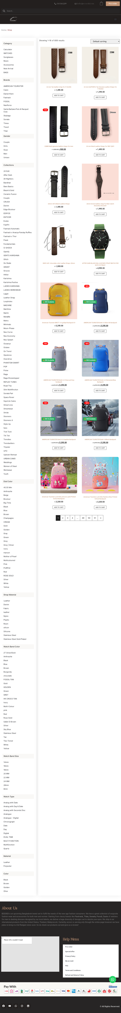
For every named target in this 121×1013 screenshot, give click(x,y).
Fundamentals (9, 244)
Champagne (9, 518)
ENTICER (7, 217)
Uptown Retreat (10, 455)
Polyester (8, 866)
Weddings (8, 462)
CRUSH (7, 202)
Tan (5, 737)
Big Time (7, 503)
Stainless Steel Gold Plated (15, 639)
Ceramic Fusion (10, 194)
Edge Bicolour (9, 209)
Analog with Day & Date (13, 806)
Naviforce (8, 105)
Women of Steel (10, 466)
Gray (5, 533)
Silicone (7, 631)
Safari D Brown (10, 722)
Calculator (8, 49)
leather (6, 612)
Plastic (6, 620)
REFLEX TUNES (10, 382)
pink (5, 710)
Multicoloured (9, 560)
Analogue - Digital (11, 818)
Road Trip (8, 386)
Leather (7, 601)
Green (6, 537)
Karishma (7, 278)
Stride (6, 412)
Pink (5, 564)
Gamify (6, 252)
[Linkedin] (28, 1006)
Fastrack (7, 97)
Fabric (6, 608)
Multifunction (9, 845)
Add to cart (58, 95)
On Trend (7, 351)
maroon (7, 553)
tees (5, 428)
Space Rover (9, 397)
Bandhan (7, 183)
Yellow (6, 587)
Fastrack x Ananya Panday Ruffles (18, 232)
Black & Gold (9, 190)
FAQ (66, 966)
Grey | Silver (9, 545)
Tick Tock (8, 432)
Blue (5, 510)
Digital (6, 833)
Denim (6, 206)
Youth (6, 474)
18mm (6, 770)
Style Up (7, 424)
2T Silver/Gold (9, 653)
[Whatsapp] (15, 1006)
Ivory (6, 702)
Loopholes (8, 301)
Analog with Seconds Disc (14, 810)
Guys (6, 150)
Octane (6, 347)
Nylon (6, 616)
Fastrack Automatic (11, 229)
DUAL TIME (8, 837)
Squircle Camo (10, 401)
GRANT (7, 267)
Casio (6, 90)
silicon (6, 627)
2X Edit (6, 171)
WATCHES (8, 53)
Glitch (6, 259)
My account (69, 961)
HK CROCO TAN (10, 699)
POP (5, 366)
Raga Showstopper (11, 378)
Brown (6, 514)
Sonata (6, 119)
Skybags (7, 115)
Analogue (7, 814)
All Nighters (8, 179)
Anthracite (8, 491)
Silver (6, 579)
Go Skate (7, 263)
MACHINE (8, 305)
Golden (7, 530)
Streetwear (8, 409)
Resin (6, 624)
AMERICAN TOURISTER (13, 86)
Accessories (9, 65)
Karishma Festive (11, 282)
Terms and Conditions (73, 970)
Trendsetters (9, 443)
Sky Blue (7, 729)
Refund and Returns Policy (74, 975)
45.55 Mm (8, 487)
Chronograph (9, 822)
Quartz (6, 848)
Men (5, 154)
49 (83, 518)
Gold (5, 526)
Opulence (8, 355)
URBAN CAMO (9, 458)
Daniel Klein (9, 94)
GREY (6, 695)
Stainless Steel (10, 635)
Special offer (70, 951)
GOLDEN (7, 687)
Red (5, 572)
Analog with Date (11, 802)
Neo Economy (9, 336)
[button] (115, 19)
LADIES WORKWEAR (12, 290)
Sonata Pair (8, 393)
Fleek (6, 240)
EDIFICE (7, 213)
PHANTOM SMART (11, 363)
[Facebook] (3, 1006)
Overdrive (8, 359)
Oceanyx (7, 344)
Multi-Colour (9, 706)
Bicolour (7, 499)
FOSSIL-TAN (9, 679)
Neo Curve (8, 332)
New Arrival (8, 68)
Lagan (6, 294)
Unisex (6, 157)
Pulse (6, 370)
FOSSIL (7, 101)
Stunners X (8, 420)
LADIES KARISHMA (11, 286)
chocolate (8, 676)
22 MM (6, 777)
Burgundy (8, 672)
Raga (6, 374)
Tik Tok (7, 435)
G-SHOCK (8, 248)
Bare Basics (8, 186)
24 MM (6, 781)
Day (5, 829)
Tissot (6, 127)
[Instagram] (22, 1006)
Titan (6, 131)
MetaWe (7, 317)
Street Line (8, 405)
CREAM (7, 522)
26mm (6, 785)
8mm (6, 789)
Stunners (7, 416)
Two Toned (8, 741)
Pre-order (68, 947)
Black (6, 507)
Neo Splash (8, 340)
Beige (6, 495)
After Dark (8, 175)
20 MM (6, 773)
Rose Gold (8, 718)
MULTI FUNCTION (11, 841)
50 (89, 518)
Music (6, 61)
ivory (6, 549)
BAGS (6, 72)
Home (3, 30)
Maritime (7, 309)
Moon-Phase (9, 328)
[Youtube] (9, 1006)
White (6, 583)
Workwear (8, 470)
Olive (6, 891)
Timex (6, 123)
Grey (6, 541)
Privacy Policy (70, 956)
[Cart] (101, 3)
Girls (6, 146)
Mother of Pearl (10, 556)
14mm (6, 762)
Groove (7, 271)
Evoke (6, 221)
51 (95, 518)
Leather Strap (9, 298)
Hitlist (6, 275)
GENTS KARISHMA (11, 255)
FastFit (6, 225)
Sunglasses (8, 57)
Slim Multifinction (11, 389)
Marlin (6, 313)
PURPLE (7, 568)
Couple (7, 142)
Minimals (7, 324)
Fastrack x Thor (10, 236)
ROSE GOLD (9, 576)
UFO (5, 451)
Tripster (7, 447)
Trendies (7, 439)
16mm (6, 766)
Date (5, 825)
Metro (6, 321)
